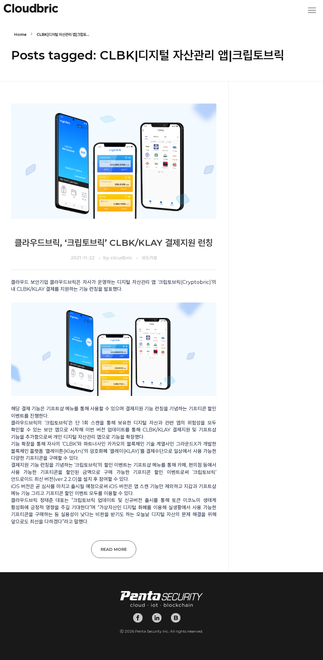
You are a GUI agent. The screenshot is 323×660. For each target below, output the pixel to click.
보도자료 (149, 258)
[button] (312, 12)
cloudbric (121, 258)
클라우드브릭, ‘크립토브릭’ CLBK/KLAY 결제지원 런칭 (114, 242)
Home (20, 34)
